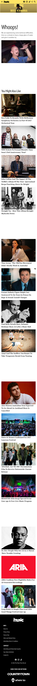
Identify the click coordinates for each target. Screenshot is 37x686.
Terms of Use (6, 635)
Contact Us (5, 655)
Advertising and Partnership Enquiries (12, 649)
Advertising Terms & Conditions (10, 641)
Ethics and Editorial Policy (9, 638)
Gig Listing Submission (8, 652)
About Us (5, 628)
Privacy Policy (6, 632)
